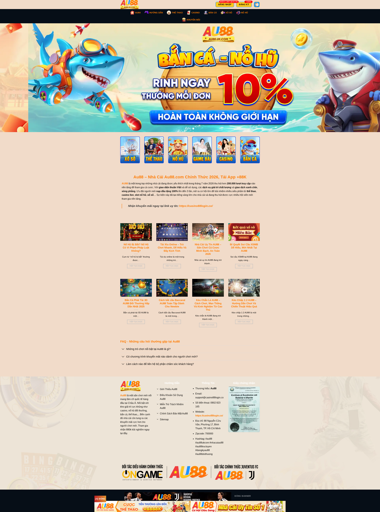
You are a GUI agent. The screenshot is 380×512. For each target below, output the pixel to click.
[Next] (368, 78)
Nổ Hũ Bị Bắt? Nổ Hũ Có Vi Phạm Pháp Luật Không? (136, 247)
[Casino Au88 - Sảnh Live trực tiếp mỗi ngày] (226, 150)
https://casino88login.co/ (196, 205)
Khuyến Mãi (193, 20)
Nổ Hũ (244, 12)
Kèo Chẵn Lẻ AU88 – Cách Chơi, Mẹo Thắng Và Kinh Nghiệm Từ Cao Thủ (208, 305)
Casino (195, 12)
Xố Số (228, 12)
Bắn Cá (213, 12)
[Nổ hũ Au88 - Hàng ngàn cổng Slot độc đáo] (178, 150)
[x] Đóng (100, 499)
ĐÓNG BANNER (243, 496)
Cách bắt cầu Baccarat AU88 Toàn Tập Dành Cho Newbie (172, 303)
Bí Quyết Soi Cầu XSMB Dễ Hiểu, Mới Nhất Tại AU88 (244, 247)
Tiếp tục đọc (135, 266)
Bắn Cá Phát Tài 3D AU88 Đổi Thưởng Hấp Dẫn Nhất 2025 (136, 303)
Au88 (138, 12)
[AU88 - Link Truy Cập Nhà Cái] (131, 4)
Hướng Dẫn (156, 12)
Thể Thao (177, 12)
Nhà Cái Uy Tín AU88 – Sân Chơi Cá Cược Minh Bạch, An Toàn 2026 (208, 249)
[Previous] (11, 78)
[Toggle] (123, 349)
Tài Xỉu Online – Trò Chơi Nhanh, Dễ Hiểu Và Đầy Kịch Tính (172, 247)
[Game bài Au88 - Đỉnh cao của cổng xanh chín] (202, 150)
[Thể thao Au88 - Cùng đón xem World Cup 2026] (154, 150)
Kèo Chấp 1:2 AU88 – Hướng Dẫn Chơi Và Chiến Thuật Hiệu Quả (244, 303)
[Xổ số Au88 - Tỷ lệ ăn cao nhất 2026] (130, 150)
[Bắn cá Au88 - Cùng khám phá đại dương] (250, 150)
